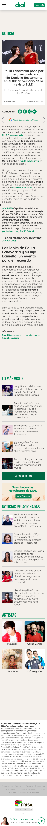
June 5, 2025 (9, 240)
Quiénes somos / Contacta (11, 786)
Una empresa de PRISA (23, 803)
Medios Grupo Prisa (23, 809)
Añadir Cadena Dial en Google (25, 120)
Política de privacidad (27, 789)
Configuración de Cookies (29, 792)
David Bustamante (11, 335)
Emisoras (29, 786)
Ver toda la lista (24, 475)
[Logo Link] (20, 4)
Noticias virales (32, 335)
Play (41, 820)
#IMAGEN (7, 208)
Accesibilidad (10, 789)
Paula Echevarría (10, 338)
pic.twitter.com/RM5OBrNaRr (18, 231)
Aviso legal (41, 786)
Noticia (8, 33)
